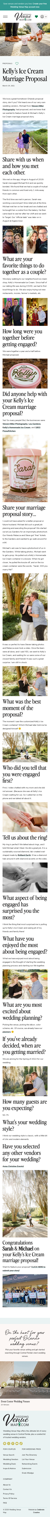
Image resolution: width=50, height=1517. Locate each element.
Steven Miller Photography (15, 423)
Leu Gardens (35, 423)
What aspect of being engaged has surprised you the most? (25, 907)
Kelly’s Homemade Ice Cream (16, 427)
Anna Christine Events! (13, 1166)
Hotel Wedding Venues (11, 1401)
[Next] (46, 1384)
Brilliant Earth (24, 855)
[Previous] (4, 1384)
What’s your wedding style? (25, 1125)
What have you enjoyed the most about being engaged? (25, 945)
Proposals (7, 63)
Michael (26, 1248)
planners (7, 1031)
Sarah (8, 1248)
